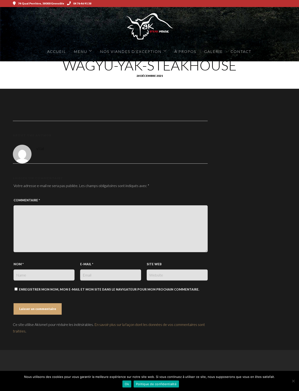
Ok (127, 384)
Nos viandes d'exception (131, 51)
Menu (80, 51)
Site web (154, 264)
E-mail (86, 264)
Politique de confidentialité (156, 384)
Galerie (213, 51)
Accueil (56, 51)
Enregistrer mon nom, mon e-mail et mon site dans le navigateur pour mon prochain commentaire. (109, 289)
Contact (241, 51)
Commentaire (27, 200)
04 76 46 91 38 (82, 3)
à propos (185, 51)
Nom (19, 264)
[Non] (293, 381)
